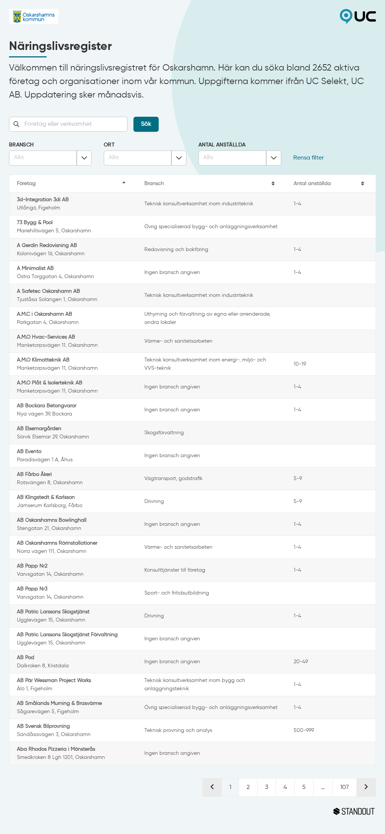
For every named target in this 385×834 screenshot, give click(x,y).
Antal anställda (222, 145)
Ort (109, 145)
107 (344, 787)
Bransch (21, 145)
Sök (146, 124)
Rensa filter (308, 158)
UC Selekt (284, 16)
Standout (192, 811)
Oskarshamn (100, 16)
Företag (26, 183)
